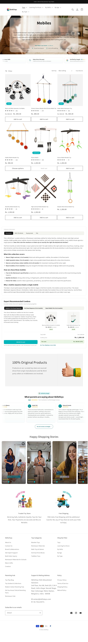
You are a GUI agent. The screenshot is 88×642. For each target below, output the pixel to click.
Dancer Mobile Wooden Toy (64, 157)
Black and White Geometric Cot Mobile (15, 108)
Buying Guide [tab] (29, 233)
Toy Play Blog (9, 580)
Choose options (18, 168)
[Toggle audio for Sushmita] (48, 443)
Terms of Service (62, 583)
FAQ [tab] (37, 233)
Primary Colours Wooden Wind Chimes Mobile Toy (43, 108)
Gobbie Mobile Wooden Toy (12, 157)
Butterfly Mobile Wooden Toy (12, 206)
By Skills (60, 549)
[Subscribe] (40, 612)
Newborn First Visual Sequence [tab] (13, 308)
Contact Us (8, 546)
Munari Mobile (34, 157)
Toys (58, 542)
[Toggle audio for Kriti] (73, 443)
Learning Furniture (63, 546)
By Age (59, 553)
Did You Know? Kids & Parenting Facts (15, 591)
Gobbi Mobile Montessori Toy (64, 108)
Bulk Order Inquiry (11, 556)
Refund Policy (61, 590)
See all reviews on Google (44, 426)
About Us (8, 542)
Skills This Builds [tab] (19, 233)
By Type (59, 556)
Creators (8, 566)
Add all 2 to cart (20, 342)
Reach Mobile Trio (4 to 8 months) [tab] (54, 308)
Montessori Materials (38, 546)
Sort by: (54, 71)
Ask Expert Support (11, 553)
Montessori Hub (10, 596)
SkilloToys (46, 629)
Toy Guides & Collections (13, 583)
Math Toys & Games (37, 549)
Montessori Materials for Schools (15, 559)
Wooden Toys (35, 542)
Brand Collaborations (12, 549)
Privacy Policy (62, 580)
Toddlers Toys (35, 556)
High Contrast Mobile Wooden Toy (39, 206)
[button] (24, 7)
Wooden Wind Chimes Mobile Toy (65, 206)
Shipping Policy (62, 587)
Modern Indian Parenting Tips (14, 587)
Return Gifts (9, 563)
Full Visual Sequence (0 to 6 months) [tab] (33, 308)
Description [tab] (9, 233)
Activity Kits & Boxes (38, 553)
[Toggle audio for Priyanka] (23, 443)
